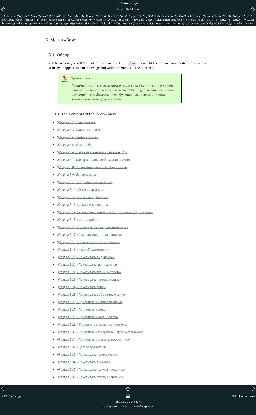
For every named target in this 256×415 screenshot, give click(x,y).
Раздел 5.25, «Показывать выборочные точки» (93, 294)
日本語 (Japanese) (77, 19)
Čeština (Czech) (57, 16)
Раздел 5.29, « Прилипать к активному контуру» (93, 324)
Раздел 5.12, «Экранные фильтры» (83, 197)
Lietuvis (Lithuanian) (118, 19)
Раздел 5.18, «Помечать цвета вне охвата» (89, 242)
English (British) (151, 16)
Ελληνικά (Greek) (117, 16)
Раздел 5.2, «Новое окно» (77, 122)
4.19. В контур (11, 396)
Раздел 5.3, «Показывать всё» (80, 130)
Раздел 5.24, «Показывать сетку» (82, 287)
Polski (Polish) (205, 19)
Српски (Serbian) (144, 23)
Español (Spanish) (184, 16)
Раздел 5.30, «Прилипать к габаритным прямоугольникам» (102, 332)
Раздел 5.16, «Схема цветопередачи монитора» (93, 227)
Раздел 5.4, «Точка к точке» (78, 137)
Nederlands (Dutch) (142, 19)
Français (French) (242, 16)
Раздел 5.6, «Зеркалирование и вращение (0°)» (93, 152)
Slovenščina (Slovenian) (121, 23)
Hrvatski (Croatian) (12, 19)
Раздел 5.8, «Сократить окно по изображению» (93, 167)
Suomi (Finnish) (222, 16)
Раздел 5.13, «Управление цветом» (84, 205)
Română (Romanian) (50, 23)
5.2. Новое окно (243, 396)
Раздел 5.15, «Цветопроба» (78, 220)
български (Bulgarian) (16, 16)
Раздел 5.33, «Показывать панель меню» (88, 354)
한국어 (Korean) (97, 19)
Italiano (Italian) (57, 19)
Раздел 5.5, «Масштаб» (75, 145)
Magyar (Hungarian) (36, 19)
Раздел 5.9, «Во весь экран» (79, 175)
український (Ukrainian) (210, 23)
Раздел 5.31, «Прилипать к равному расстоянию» (94, 339)
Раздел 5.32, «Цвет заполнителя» (82, 347)
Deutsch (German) (96, 16)
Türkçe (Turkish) (187, 23)
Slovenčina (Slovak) (95, 23)
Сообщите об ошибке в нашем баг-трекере (128, 406)
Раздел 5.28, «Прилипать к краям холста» (88, 317)
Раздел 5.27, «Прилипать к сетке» (83, 309)
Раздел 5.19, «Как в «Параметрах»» (84, 250)
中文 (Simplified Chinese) (239, 23)
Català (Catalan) (39, 16)
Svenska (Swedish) (166, 23)
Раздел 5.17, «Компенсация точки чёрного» (90, 235)
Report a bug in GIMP (128, 402)
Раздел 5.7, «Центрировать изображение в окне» (94, 160)
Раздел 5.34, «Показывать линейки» (85, 362)
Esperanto (167, 16)
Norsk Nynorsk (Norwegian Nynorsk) (175, 19)
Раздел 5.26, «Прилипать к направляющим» (90, 302)
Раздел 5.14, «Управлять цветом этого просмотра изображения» (106, 212)
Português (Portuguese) (228, 19)
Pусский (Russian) (73, 23)
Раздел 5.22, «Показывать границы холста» (90, 272)
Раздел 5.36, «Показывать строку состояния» (91, 377)
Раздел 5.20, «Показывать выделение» (86, 257)
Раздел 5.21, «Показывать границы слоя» (88, 264)
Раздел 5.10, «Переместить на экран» (86, 182)
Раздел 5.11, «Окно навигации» (81, 190)
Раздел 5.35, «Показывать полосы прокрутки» (92, 369)
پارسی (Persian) (204, 16)
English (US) (134, 16)
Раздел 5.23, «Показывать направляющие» (90, 279)
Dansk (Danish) (76, 16)
